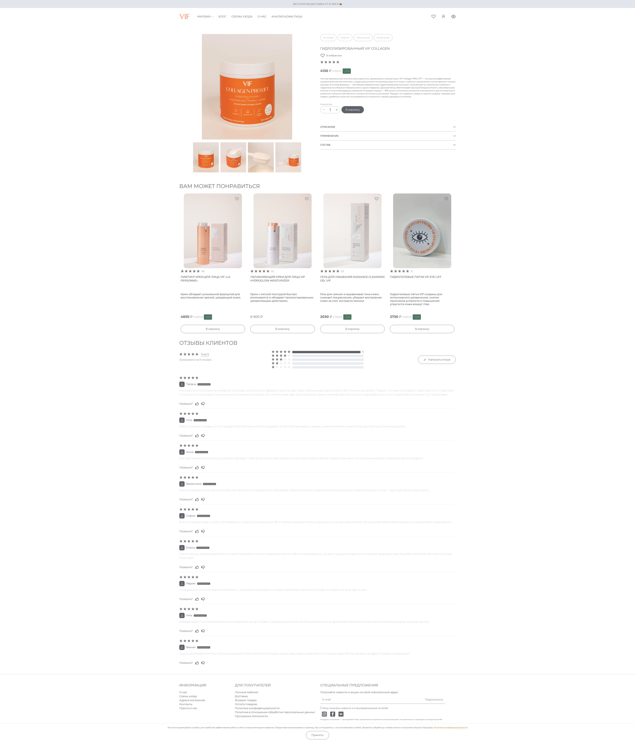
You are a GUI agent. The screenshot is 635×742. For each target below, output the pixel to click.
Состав (325, 144)
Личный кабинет (246, 692)
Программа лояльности (251, 716)
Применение (329, 135)
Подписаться (434, 699)
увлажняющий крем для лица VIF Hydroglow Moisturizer (277, 278)
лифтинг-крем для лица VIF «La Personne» (205, 278)
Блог (222, 16)
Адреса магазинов (192, 700)
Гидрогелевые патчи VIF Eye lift (415, 276)
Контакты (185, 704)
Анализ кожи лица (286, 16)
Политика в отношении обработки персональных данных (275, 712)
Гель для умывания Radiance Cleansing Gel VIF (352, 278)
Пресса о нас (188, 708)
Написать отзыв (438, 359)
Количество (326, 104)
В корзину (352, 109)
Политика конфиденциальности (257, 708)
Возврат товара (245, 700)
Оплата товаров (246, 704)
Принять (317, 735)
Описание (327, 126)
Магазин (204, 16)
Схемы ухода (242, 16)
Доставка (241, 696)
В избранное (334, 55)
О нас (261, 16)
